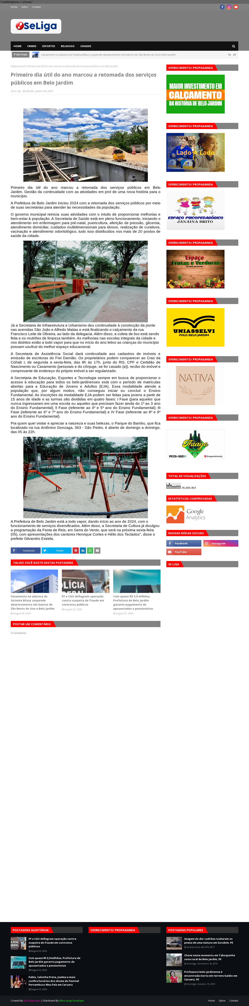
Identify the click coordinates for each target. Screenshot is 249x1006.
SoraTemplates (32, 1000)
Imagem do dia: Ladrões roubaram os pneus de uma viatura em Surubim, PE (208, 940)
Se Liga (17, 91)
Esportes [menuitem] (48, 46)
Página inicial (18, 66)
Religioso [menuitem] (68, 46)
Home (14, 7)
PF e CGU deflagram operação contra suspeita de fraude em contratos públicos (88, 55)
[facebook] (222, 7)
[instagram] (229, 7)
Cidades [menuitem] (85, 46)
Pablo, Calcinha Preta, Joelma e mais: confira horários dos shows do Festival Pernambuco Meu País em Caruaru (54, 980)
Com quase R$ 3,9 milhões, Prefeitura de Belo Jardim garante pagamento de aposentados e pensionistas (133, 602)
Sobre (24, 7)
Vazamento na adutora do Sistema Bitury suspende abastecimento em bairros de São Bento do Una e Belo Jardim (33, 602)
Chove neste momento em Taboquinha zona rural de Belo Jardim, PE (209, 957)
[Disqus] (85, 772)
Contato (36, 7)
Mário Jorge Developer (71, 1000)
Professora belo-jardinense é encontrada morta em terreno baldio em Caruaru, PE (210, 975)
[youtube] (235, 7)
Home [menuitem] (17, 46)
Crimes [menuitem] (31, 46)
